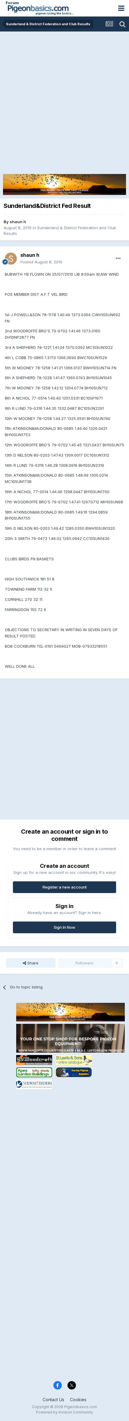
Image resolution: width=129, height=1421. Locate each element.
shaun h (18, 221)
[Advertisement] (64, 98)
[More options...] (118, 258)
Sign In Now (64, 927)
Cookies (78, 1399)
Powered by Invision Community (64, 1412)
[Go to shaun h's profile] (11, 259)
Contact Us (53, 1399)
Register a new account (65, 887)
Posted (41, 261)
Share (32, 963)
